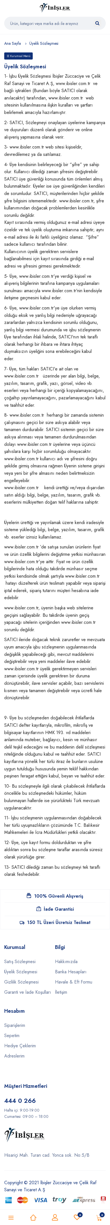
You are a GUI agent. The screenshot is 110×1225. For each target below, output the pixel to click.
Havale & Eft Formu (73, 982)
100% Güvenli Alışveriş (58, 896)
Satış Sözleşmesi (20, 961)
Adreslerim (14, 1056)
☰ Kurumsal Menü (18, 56)
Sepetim (11, 1035)
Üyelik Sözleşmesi (20, 971)
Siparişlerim (14, 1025)
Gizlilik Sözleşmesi (21, 982)
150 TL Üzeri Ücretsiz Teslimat (59, 922)
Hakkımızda (66, 961)
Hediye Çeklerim (20, 1045)
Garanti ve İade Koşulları (27, 992)
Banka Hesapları (71, 971)
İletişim (61, 992)
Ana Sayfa (12, 43)
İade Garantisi (59, 909)
